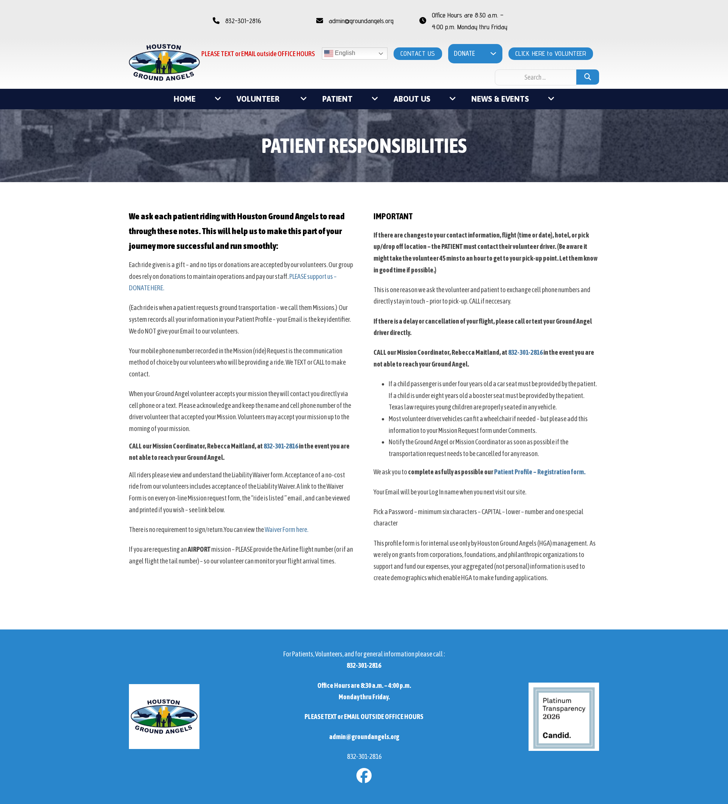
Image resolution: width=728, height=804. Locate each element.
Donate (464, 53)
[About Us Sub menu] (453, 99)
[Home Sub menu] (218, 99)
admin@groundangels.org (364, 737)
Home (185, 98)
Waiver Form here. (286, 529)
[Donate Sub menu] (493, 53)
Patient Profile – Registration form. (539, 472)
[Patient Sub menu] (375, 99)
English (344, 53)
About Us (412, 98)
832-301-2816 (281, 446)
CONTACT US (417, 53)
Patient (337, 98)
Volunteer (259, 98)
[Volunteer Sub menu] (304, 99)
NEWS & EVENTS (500, 98)
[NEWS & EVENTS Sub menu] (551, 99)
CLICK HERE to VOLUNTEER (551, 53)
